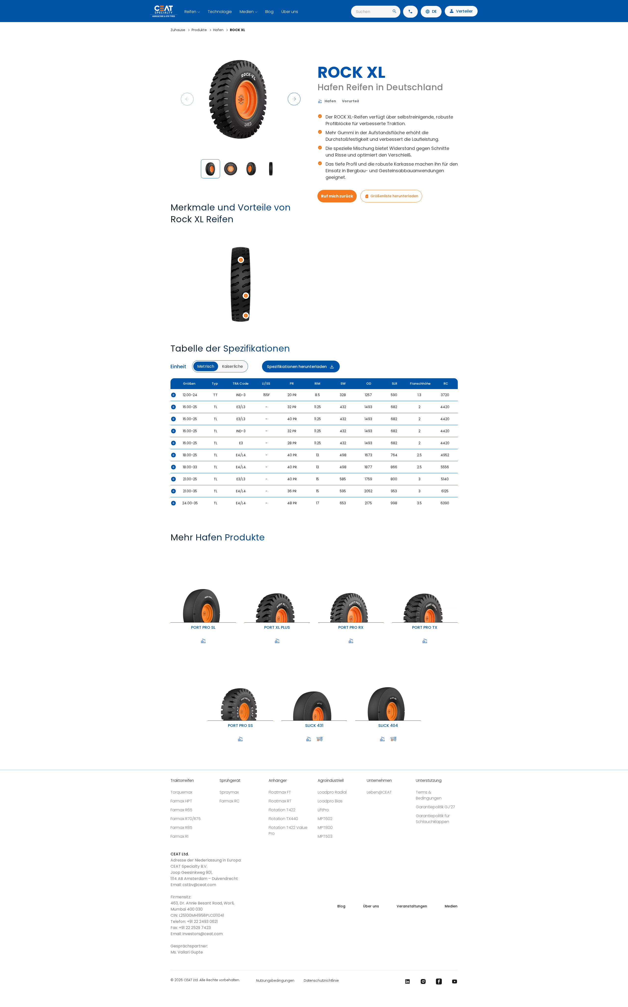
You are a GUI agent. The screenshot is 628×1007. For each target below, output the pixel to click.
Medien (247, 11)
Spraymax (229, 792)
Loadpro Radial (332, 792)
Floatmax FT (280, 792)
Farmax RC (229, 801)
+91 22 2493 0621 (202, 921)
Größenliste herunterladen (394, 196)
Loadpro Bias (330, 801)
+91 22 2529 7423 (195, 927)
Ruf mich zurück (337, 196)
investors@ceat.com (203, 934)
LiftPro (323, 810)
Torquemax (181, 792)
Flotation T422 (282, 810)
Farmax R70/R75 (185, 819)
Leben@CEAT (379, 792)
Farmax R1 (179, 836)
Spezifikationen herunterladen (297, 366)
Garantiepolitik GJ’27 (435, 807)
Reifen (190, 11)
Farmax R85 (181, 827)
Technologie (220, 11)
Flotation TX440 (283, 819)
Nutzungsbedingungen (275, 980)
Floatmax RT (280, 801)
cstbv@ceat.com (199, 885)
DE (434, 11)
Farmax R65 (181, 810)
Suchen (363, 11)
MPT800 (325, 827)
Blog (269, 11)
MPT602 (325, 819)
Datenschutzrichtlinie (321, 980)
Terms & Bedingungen (429, 795)
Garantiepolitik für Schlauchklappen (433, 818)
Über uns (289, 11)
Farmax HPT (181, 801)
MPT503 (325, 836)
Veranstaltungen (412, 906)
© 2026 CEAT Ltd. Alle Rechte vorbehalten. (205, 980)
